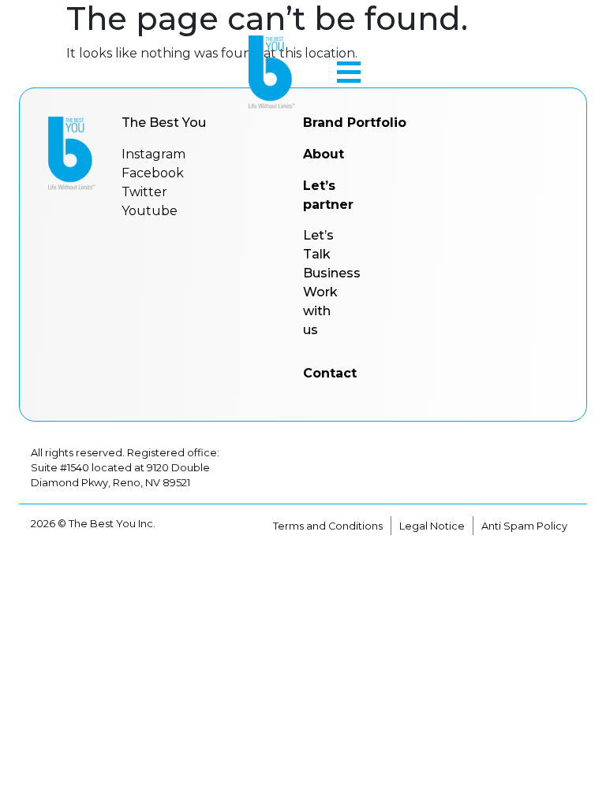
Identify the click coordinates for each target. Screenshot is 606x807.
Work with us (320, 310)
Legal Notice (432, 526)
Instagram (153, 154)
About (323, 154)
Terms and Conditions (328, 526)
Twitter (144, 191)
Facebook (153, 172)
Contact (330, 373)
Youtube (150, 210)
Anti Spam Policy (524, 526)
